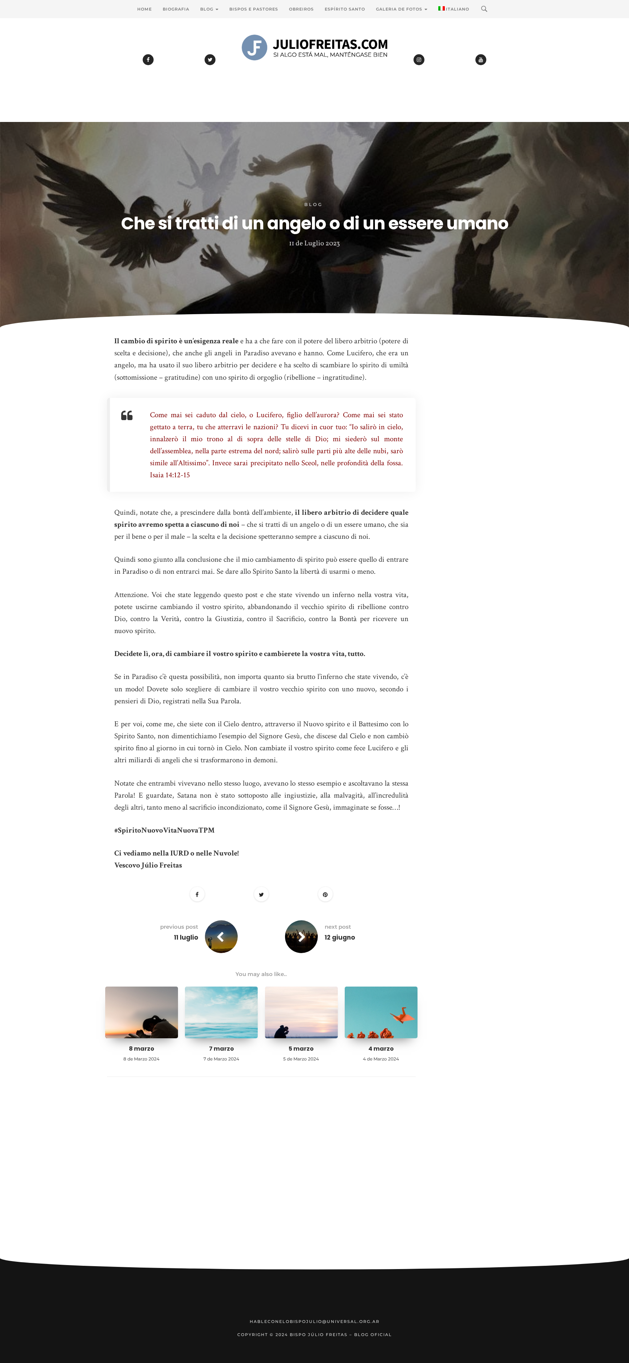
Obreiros (301, 9)
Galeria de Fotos (400, 9)
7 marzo (221, 1048)
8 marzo (141, 1048)
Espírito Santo (345, 9)
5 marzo (301, 1048)
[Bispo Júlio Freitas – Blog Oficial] (314, 67)
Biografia (176, 9)
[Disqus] (261, 1179)
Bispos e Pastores (253, 9)
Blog (207, 9)
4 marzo (381, 1048)
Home (144, 9)
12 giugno (340, 937)
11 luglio (186, 937)
